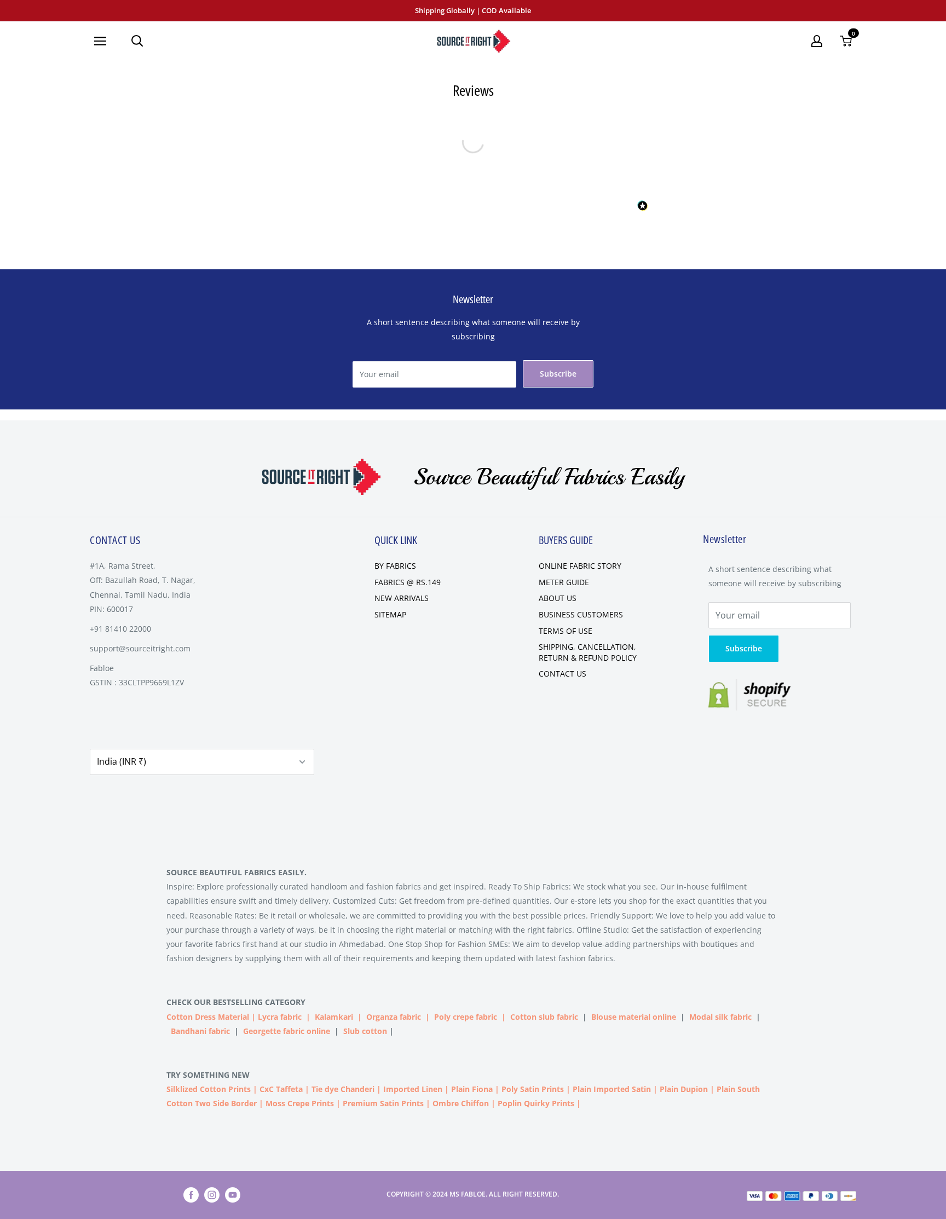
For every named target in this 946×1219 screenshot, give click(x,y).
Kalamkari (334, 1017)
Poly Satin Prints (532, 1089)
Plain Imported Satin (612, 1089)
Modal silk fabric (720, 1017)
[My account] (816, 41)
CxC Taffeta (281, 1089)
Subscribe (558, 373)
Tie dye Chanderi (343, 1089)
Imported (402, 1089)
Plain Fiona (472, 1089)
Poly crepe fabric (465, 1017)
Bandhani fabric (200, 1031)
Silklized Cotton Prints (208, 1089)
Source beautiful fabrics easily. (236, 872)
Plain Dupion (684, 1089)
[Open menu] (104, 41)
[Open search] (137, 41)
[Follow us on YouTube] (232, 1195)
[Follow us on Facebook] (191, 1195)
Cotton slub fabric (544, 1017)
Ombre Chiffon (460, 1103)
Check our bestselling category (237, 1002)
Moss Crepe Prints (300, 1103)
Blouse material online (633, 1017)
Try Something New (209, 1075)
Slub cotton (365, 1031)
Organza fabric (393, 1017)
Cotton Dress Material (207, 1017)
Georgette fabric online (286, 1031)
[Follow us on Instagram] (212, 1195)
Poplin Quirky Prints (536, 1103)
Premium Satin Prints (383, 1103)
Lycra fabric (280, 1017)
